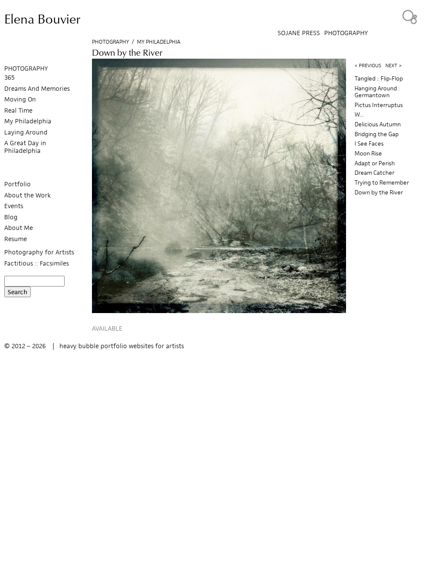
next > (393, 66)
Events (13, 206)
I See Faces (369, 143)
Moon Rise (368, 153)
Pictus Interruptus (379, 105)
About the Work (27, 195)
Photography (346, 33)
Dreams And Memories (37, 88)
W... (359, 114)
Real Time (18, 110)
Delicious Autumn (378, 124)
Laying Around (25, 132)
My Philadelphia (159, 41)
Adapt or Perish (375, 163)
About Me (18, 228)
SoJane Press (299, 33)
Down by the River (379, 192)
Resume (15, 239)
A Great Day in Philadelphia (25, 147)
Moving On (20, 99)
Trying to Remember (382, 182)
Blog (11, 217)
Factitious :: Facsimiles (36, 263)
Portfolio (17, 184)
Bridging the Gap (377, 134)
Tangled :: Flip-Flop (379, 78)
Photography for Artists (39, 252)
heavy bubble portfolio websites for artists (121, 346)
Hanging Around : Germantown (377, 92)
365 (9, 77)
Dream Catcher (374, 172)
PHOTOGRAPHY (26, 68)
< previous (368, 66)
